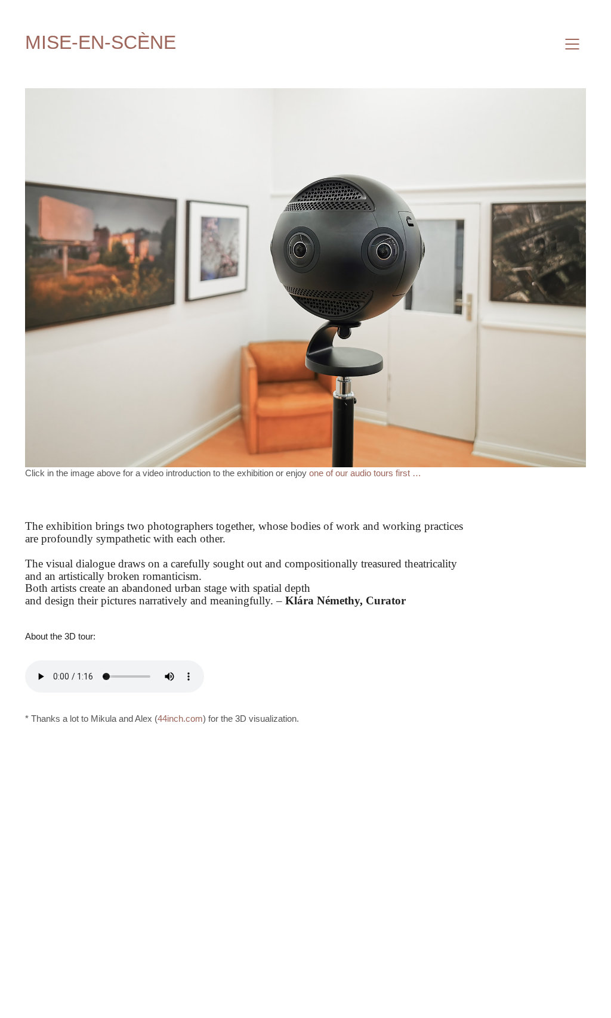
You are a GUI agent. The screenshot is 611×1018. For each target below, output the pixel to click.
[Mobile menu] (573, 44)
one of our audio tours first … (365, 473)
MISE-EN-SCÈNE (100, 42)
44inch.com (180, 718)
